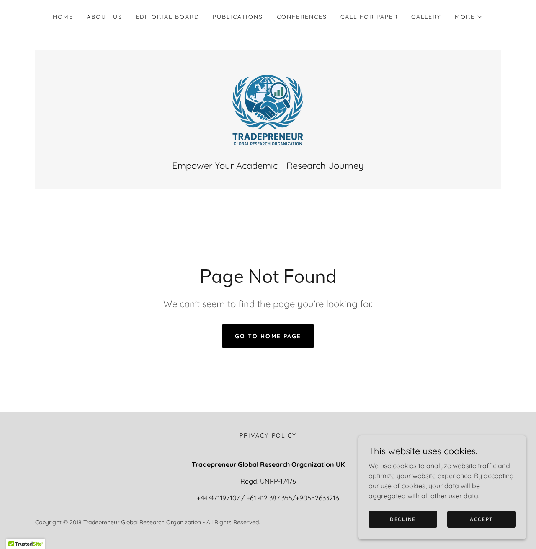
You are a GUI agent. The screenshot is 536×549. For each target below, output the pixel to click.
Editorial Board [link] (167, 17)
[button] (469, 17)
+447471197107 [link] (218, 498)
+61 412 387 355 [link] (269, 498)
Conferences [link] (302, 17)
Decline (403, 519)
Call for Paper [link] (369, 17)
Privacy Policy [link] (268, 435)
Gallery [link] (426, 17)
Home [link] (63, 17)
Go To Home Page (268, 336)
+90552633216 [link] (317, 498)
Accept (481, 519)
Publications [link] (238, 17)
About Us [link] (104, 17)
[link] (268, 109)
